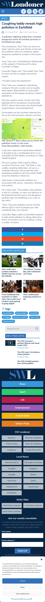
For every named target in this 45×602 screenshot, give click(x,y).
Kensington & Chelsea (33, 462)
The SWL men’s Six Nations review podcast (28, 353)
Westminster (33, 486)
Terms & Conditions (33, 444)
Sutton (33, 480)
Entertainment (22, 407)
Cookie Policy (17, 599)
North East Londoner (11, 505)
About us (11, 438)
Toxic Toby (34, 317)
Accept (22, 581)
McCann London (20, 317)
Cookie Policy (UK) (33, 450)
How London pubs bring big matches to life (32, 296)
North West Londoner (12, 511)
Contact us (11, 450)
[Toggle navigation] (3, 11)
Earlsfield (34, 313)
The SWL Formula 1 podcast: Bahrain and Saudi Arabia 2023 (28, 343)
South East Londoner (33, 505)
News (4, 18)
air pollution (8, 313)
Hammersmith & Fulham (11, 463)
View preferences (22, 594)
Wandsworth (8, 321)
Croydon (11, 468)
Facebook (23, 11)
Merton (33, 474)
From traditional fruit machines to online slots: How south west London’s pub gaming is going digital (11, 299)
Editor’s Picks (22, 423)
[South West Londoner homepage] (22, 4)
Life (22, 399)
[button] (41, 559)
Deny (22, 587)
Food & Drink (22, 415)
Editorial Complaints (33, 438)
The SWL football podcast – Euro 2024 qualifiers (28, 362)
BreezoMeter (21, 313)
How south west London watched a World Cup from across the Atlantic (11, 272)
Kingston (33, 468)
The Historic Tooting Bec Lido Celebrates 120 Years (31, 271)
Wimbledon (11, 493)
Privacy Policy (26, 599)
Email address (8, 540)
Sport (22, 391)
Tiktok (40, 11)
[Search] (37, 329)
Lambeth (11, 474)
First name (6, 531)
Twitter (35, 11)
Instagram (29, 11)
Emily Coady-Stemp (30, 32)
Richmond (12, 480)
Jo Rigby (6, 317)
